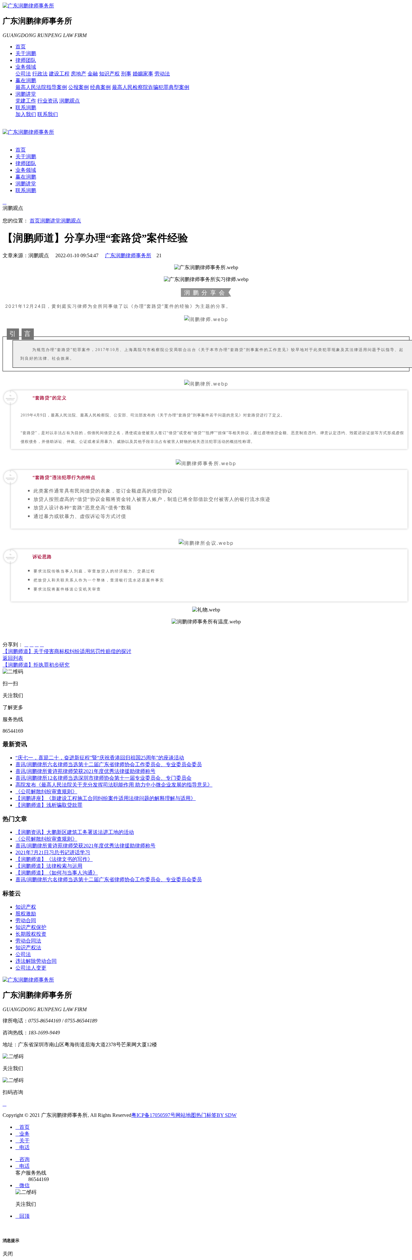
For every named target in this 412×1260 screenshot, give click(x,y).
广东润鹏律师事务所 (128, 255)
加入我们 (25, 114)
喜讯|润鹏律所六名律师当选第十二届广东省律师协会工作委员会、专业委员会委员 (108, 764)
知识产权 (109, 73)
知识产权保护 (30, 927)
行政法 (40, 73)
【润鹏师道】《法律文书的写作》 (54, 859)
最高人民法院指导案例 (41, 87)
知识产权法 (28, 947)
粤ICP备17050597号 (153, 1115)
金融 (93, 73)
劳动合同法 (28, 940)
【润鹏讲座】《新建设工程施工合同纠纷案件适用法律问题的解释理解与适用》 (105, 798)
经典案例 (100, 87)
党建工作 (25, 100)
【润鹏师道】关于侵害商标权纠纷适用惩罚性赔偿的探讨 (67, 651)
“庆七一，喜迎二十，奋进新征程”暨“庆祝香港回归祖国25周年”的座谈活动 (99, 757)
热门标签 (206, 1115)
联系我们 (47, 114)
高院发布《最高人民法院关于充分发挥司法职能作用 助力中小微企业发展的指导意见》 (113, 784)
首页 (20, 46)
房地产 (78, 73)
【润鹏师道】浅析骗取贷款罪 (48, 805)
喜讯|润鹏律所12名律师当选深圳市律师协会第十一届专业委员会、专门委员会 (103, 778)
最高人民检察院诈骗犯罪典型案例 (150, 87)
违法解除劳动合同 (36, 961)
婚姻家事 (143, 73)
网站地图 (185, 1115)
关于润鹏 (25, 53)
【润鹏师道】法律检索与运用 (48, 866)
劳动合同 (25, 920)
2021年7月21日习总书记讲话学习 (52, 852)
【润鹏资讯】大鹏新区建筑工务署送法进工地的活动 (74, 832)
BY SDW (227, 1115)
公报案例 (78, 87)
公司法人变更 (30, 968)
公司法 (23, 73)
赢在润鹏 (25, 80)
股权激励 (25, 913)
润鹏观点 (69, 100)
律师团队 (25, 60)
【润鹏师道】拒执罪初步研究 (36, 665)
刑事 (126, 73)
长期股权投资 (30, 934)
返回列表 (13, 658)
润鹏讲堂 (25, 94)
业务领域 (25, 67)
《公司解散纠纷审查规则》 (46, 791)
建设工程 (59, 73)
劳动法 (162, 73)
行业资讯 (47, 100)
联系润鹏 (25, 107)
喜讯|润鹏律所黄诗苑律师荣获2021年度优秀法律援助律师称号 (85, 771)
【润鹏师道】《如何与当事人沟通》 (56, 872)
